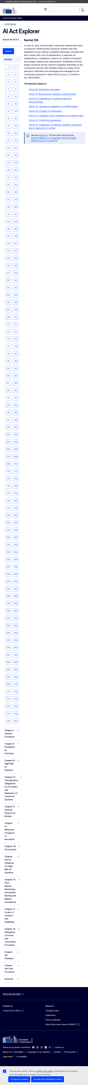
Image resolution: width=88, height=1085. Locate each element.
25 (8, 155)
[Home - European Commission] (10, 10)
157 (8, 640)
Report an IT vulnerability (13, 1052)
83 (8, 368)
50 (16, 243)
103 (8, 442)
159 (8, 647)
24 (16, 148)
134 (15, 552)
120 (15, 500)
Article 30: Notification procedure (44, 89)
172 (15, 691)
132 (15, 545)
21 (8, 140)
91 (8, 398)
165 (8, 669)
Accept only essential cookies (47, 1079)
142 (15, 581)
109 (8, 464)
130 (15, 537)
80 (16, 354)
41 (8, 214)
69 (8, 317)
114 (15, 478)
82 (16, 361)
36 (16, 192)
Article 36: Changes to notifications (45, 111)
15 (8, 118)
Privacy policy (70, 1052)
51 (8, 251)
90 (16, 390)
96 (16, 412)
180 (15, 721)
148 (15, 603)
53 (8, 258)
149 (8, 611)
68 (16, 309)
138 (15, 567)
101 (8, 434)
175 (8, 706)
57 (8, 273)
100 (15, 427)
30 (16, 170)
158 (15, 640)
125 (8, 522)
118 (15, 493)
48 (16, 236)
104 (15, 442)
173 (8, 699)
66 (16, 302)
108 (15, 456)
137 (8, 567)
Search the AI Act (11, 39)
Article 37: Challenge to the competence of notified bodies (56, 115)
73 (8, 331)
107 (8, 456)
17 (8, 126)
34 (16, 185)
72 (16, 324)
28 (16, 163)
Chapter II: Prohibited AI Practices (10, 749)
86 (16, 376)
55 (8, 265)
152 (15, 618)
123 (8, 515)
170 (15, 684)
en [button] (45, 9)
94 (16, 405)
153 (8, 625)
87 (8, 383)
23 (8, 148)
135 (8, 559)
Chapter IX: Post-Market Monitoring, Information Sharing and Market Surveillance (10, 890)
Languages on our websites (38, 1052)
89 (8, 390)
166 (15, 669)
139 (8, 574)
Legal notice (50, 1015)
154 (15, 625)
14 (16, 111)
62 (16, 287)
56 (16, 265)
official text (43, 135)
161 (8, 655)
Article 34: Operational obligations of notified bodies (53, 106)
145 (8, 596)
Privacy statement (52, 1020)
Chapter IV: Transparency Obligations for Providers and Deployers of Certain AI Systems (11, 788)
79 (8, 354)
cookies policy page (43, 1071)
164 (15, 662)
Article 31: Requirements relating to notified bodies (52, 94)
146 (15, 596)
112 (15, 471)
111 (8, 471)
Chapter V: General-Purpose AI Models (10, 811)
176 (15, 706)
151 (8, 618)
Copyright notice (52, 1010)
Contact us (59, 1047)
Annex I (64, 74)
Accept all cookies (19, 1079)
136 (15, 559)
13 (8, 111)
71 (8, 324)
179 (8, 721)
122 (15, 508)
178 (15, 714)
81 (8, 361)
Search (8, 51)
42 (16, 214)
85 (8, 376)
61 (8, 287)
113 (8, 478)
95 (8, 412)
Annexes (9, 979)
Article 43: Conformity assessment (45, 120)
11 (8, 104)
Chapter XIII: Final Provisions (10, 968)
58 (16, 273)
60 (16, 280)
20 (16, 133)
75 (8, 339)
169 (8, 684)
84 (16, 368)
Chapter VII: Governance (10, 848)
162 (15, 655)
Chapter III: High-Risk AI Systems (10, 765)
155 (8, 633)
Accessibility (22, 1056)
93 (8, 405)
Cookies (57, 1052)
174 (15, 699)
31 (8, 177)
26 (16, 155)
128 (15, 530)
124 (15, 515)
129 (8, 537)
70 (16, 317)
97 (8, 420)
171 (8, 691)
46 (16, 229)
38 (16, 199)
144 (15, 589)
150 (15, 611)
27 (8, 163)
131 (8, 545)
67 (8, 309)
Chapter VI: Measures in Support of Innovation (10, 831)
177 (8, 714)
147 (8, 603)
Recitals (8, 59)
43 (8, 221)
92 (16, 398)
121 (8, 508)
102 (15, 434)
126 (15, 522)
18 (16, 126)
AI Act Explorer (10, 24)
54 (16, 258)
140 (15, 574)
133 (8, 552)
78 (16, 346)
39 (8, 207)
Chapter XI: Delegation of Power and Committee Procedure (10, 937)
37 (8, 199)
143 (8, 589)
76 (16, 339)
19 (8, 133)
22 (16, 140)
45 (8, 229)
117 (8, 493)
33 (8, 185)
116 (15, 486)
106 (15, 449)
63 (8, 295)
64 (16, 295)
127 (8, 530)
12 (16, 104)
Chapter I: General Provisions (10, 733)
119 (8, 500)
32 (16, 177)
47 (8, 236)
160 (15, 647)
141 (8, 581)
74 (16, 331)
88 (16, 383)
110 (15, 464)
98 (16, 420)
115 (8, 486)
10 (16, 96)
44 (16, 221)
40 (16, 207)
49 (8, 243)
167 (8, 677)
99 (8, 427)
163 (8, 662)
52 (16, 251)
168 (15, 677)
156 (15, 633)
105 (8, 449)
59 (8, 280)
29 (8, 170)
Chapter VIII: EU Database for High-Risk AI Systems (9, 864)
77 (8, 346)
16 (16, 118)
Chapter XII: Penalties (9, 955)
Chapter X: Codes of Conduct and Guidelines (10, 915)
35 (8, 192)
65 (8, 302)
